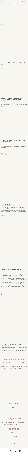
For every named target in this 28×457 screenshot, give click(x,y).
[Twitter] (21, 2)
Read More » (3, 64)
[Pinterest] (22, 2)
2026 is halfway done (9, 59)
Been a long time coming (11, 344)
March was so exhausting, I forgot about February (12, 99)
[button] (2, 2)
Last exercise (7, 204)
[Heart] (26, 2)
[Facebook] (10, 429)
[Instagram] (24, 2)
